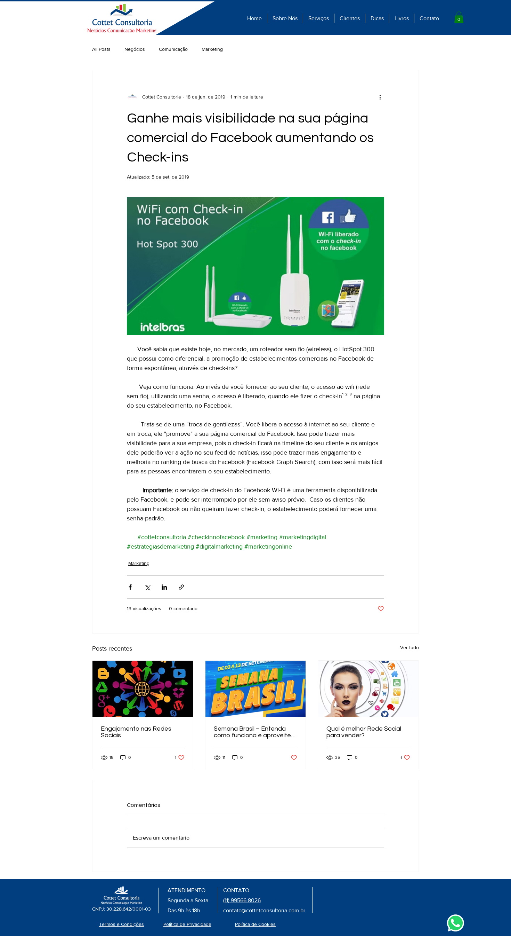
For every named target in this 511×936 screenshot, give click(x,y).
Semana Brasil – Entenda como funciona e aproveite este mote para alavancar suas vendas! (252, 732)
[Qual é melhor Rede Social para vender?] (368, 689)
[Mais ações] (380, 97)
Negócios (134, 49)
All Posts (101, 49)
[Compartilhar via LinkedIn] (164, 587)
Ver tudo (409, 647)
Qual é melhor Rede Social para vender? (363, 732)
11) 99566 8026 (243, 900)
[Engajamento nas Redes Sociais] (142, 689)
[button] (459, 17)
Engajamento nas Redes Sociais (136, 732)
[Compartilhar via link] (181, 587)
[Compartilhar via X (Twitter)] (147, 587)
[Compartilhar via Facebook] (130, 587)
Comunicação (173, 49)
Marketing (212, 49)
